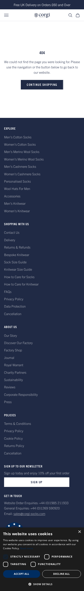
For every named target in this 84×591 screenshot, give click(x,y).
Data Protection (15, 306)
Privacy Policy (13, 299)
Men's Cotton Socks (17, 137)
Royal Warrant (13, 365)
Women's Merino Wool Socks (24, 159)
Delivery (9, 240)
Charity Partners (15, 372)
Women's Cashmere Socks (22, 174)
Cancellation (12, 314)
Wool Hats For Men (17, 188)
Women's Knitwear (17, 211)
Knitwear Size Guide (18, 269)
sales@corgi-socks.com (29, 513)
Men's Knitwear (14, 203)
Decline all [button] (61, 574)
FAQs (7, 292)
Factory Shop (13, 350)
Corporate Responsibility (21, 394)
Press (8, 402)
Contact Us (11, 232)
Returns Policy (14, 446)
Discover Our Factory (18, 343)
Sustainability (13, 380)
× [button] (79, 531)
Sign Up (37, 482)
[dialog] (42, 559)
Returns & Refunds (17, 247)
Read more (26, 548)
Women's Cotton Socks (20, 144)
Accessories (12, 196)
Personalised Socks (17, 181)
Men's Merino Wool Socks (21, 152)
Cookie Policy (13, 438)
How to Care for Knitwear (21, 284)
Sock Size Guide (15, 262)
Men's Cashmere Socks (20, 166)
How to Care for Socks (19, 277)
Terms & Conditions (17, 423)
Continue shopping (42, 84)
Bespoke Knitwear (16, 255)
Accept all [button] (21, 574)
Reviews (9, 387)
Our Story (10, 335)
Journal (9, 357)
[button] (42, 584)
